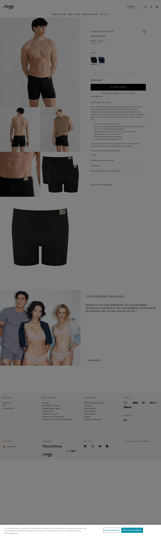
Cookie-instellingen (111, 530)
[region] (80, 530)
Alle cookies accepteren (132, 530)
